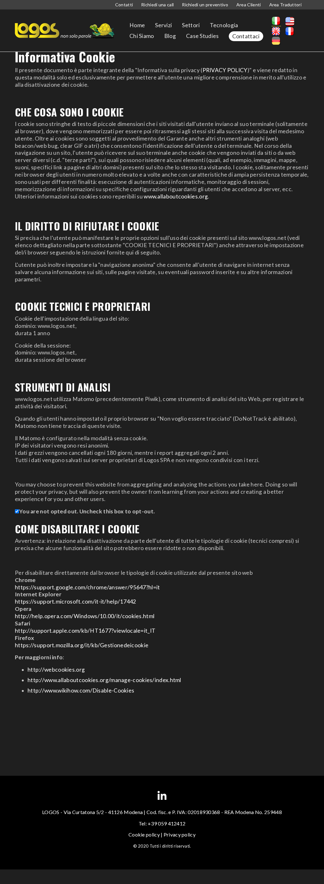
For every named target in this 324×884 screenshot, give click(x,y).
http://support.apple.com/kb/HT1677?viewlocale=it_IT (85, 630)
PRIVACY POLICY (224, 70)
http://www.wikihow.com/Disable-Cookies (81, 690)
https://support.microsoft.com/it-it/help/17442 (75, 601)
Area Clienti (248, 4)
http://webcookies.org (56, 669)
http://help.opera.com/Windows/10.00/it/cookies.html (84, 616)
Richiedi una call (157, 4)
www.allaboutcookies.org (176, 196)
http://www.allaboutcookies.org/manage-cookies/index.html (104, 680)
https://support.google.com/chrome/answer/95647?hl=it (87, 587)
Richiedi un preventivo (205, 4)
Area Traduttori (285, 4)
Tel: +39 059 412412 (162, 823)
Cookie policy (144, 834)
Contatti (124, 4)
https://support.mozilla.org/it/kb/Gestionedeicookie (81, 645)
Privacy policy (180, 834)
